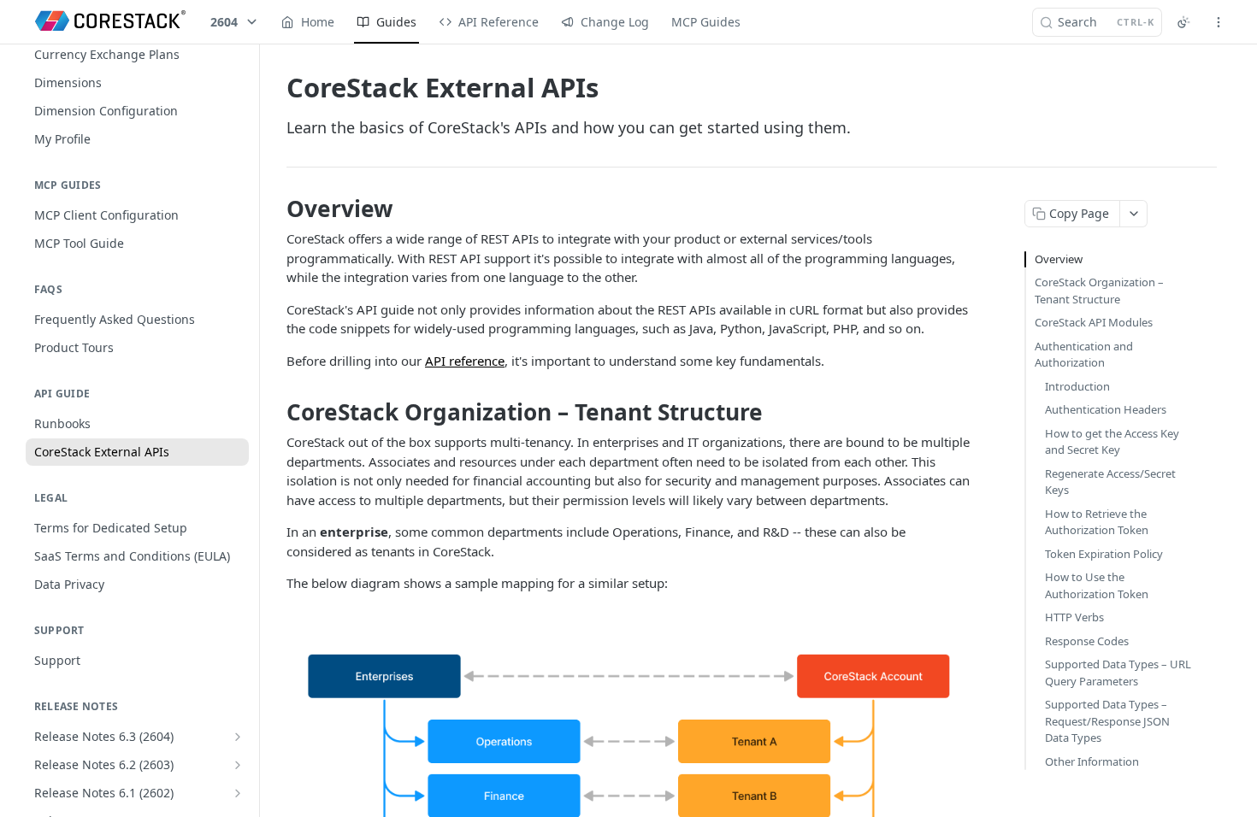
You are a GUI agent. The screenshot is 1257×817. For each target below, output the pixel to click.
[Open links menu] (1218, 22)
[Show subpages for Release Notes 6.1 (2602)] (238, 793)
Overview (1059, 259)
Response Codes (1087, 641)
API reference (465, 360)
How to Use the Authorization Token (1096, 585)
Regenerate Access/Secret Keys (1110, 482)
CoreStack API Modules (1094, 322)
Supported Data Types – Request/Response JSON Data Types (1107, 721)
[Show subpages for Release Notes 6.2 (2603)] (238, 765)
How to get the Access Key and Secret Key (1112, 442)
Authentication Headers (1105, 409)
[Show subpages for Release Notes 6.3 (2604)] (238, 737)
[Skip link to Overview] (275, 208)
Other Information (1092, 761)
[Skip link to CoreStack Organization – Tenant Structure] (275, 412)
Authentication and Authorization (1084, 354)
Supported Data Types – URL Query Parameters (1118, 672)
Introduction (1077, 386)
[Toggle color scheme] (1183, 22)
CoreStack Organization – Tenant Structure (1099, 290)
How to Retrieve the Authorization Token (1096, 522)
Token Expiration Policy (1104, 553)
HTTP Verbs (1074, 617)
